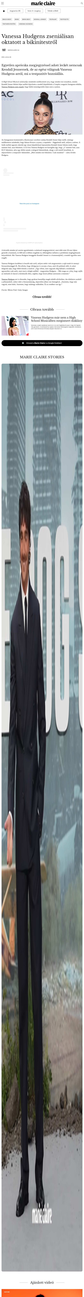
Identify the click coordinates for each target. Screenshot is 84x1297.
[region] (42, 818)
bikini (17, 19)
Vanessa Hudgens (26, 24)
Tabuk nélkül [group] (53, 11)
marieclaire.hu (13, 50)
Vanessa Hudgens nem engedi (13, 87)
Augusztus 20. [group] (15, 11)
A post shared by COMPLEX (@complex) (29, 242)
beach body (7, 19)
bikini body (26, 19)
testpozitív (64, 19)
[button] (42, 818)
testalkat (53, 19)
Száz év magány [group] (34, 11)
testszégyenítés (9, 24)
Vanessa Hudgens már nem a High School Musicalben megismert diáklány (56, 319)
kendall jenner (40, 19)
